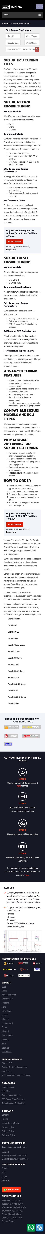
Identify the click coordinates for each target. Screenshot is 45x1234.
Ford (4, 1007)
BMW (4, 991)
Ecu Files (6, 1091)
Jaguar (5, 1015)
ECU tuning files (15, 23)
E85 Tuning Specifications (13, 1099)
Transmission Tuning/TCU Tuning (16, 1075)
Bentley (5, 1039)
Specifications (8, 1087)
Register (5, 1180)
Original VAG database (11, 1095)
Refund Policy (8, 1131)
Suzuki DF (12, 625)
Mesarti (5, 1031)
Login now (11, 249)
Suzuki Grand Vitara (16, 645)
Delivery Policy (8, 1135)
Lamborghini (7, 1023)
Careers (5, 1115)
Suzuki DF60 (13, 632)
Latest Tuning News (10, 1123)
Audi (4, 986)
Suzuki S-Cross (15, 658)
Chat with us (12, 1189)
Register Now (14, 241)
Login (4, 1176)
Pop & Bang (7, 1071)
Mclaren (5, 1019)
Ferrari (5, 1027)
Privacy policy (8, 1127)
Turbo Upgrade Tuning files (13, 1103)
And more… (7, 1051)
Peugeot (5, 1047)
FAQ (4, 1172)
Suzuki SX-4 (13, 677)
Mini (4, 1043)
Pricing (5, 1119)
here (19, 786)
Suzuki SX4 (13, 691)
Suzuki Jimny (14, 651)
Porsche (5, 1003)
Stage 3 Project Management (14, 1067)
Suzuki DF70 (13, 638)
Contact (5, 1168)
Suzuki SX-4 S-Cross (17, 684)
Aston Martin (7, 1035)
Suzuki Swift (13, 664)
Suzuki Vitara (13, 704)
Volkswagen (7, 999)
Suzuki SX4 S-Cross (17, 697)
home (4, 23)
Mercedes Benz (9, 995)
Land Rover (7, 1011)
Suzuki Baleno (14, 619)
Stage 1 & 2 (7, 1063)
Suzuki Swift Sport (16, 671)
